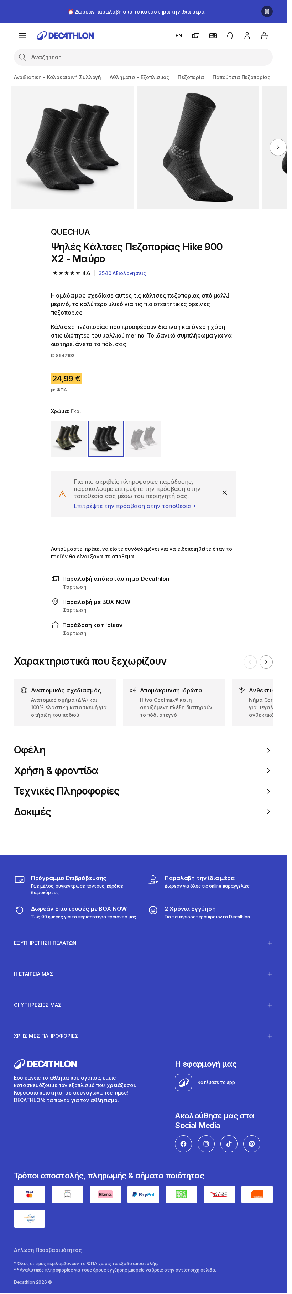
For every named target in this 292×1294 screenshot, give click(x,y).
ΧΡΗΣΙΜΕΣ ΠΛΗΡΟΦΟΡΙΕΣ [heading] (46, 1036)
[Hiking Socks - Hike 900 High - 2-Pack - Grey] (72, 147)
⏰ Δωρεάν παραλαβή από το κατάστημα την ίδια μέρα (136, 12)
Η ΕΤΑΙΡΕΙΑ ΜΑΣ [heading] (33, 974)
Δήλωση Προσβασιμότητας (48, 1250)
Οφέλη (30, 750)
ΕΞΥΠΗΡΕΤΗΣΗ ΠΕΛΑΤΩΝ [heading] (45, 943)
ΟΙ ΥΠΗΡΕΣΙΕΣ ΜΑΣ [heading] (38, 1005)
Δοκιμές (32, 812)
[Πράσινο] (69, 439)
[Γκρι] (106, 439)
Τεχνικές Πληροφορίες (66, 791)
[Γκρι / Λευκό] (143, 439)
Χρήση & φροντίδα (56, 771)
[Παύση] (267, 11)
